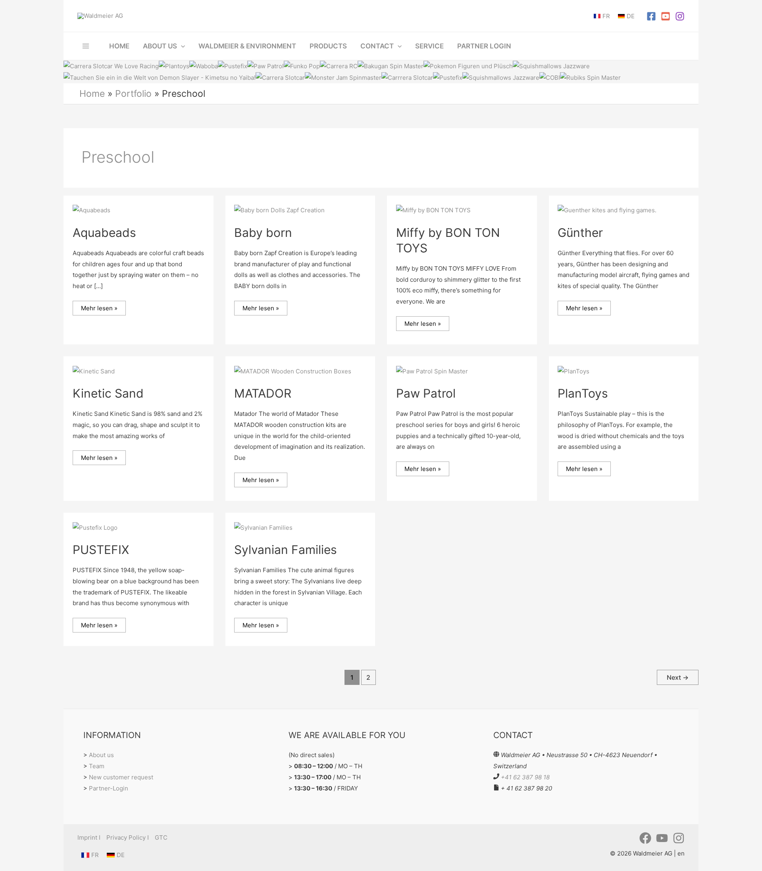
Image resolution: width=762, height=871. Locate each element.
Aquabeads (104, 232)
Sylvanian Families (285, 549)
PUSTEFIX (101, 549)
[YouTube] (665, 16)
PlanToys (583, 393)
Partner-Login (108, 788)
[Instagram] (680, 16)
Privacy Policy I (127, 837)
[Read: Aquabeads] (91, 209)
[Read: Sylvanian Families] (263, 527)
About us (101, 755)
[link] (602, 16)
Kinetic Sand (108, 393)
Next (678, 677)
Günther (580, 232)
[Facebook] (651, 16)
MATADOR (262, 393)
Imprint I (88, 837)
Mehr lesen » (99, 306)
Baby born (263, 232)
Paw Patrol (426, 393)
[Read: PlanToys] (573, 371)
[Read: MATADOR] (292, 371)
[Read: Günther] (607, 209)
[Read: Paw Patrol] (432, 371)
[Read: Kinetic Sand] (94, 371)
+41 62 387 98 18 (525, 777)
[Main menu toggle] (85, 46)
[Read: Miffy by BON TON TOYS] (433, 209)
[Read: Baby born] (279, 209)
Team (96, 766)
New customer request (121, 777)
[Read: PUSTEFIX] (95, 527)
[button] (181, 46)
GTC (161, 837)
